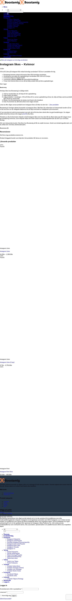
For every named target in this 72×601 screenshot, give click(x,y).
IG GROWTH (8, 16)
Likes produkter (54, 104)
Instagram (7, 18)
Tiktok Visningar (11, 33)
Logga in (14, 595)
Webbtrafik (7, 57)
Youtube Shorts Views (13, 48)
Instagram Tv (11, 28)
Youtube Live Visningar (13, 46)
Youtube (6, 42)
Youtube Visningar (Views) (14, 45)
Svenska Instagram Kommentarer (17, 22)
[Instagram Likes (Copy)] (11, 356)
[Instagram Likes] (11, 245)
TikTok (6, 29)
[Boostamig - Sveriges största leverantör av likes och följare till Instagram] (19, 4)
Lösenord (3, 592)
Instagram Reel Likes (13, 25)
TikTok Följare (11, 31)
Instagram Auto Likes (13, 23)
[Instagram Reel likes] (11, 465)
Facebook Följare (12, 51)
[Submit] (4, 533)
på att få (24, 114)
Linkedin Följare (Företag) (14, 55)
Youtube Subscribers (13, 44)
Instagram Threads (12, 26)
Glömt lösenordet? (5, 599)
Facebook (7, 49)
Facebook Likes (11, 52)
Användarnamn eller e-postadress (11, 589)
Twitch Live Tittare (12, 39)
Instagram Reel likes (6, 471)
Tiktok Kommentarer (13, 35)
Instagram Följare (12, 19)
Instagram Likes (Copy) (7, 362)
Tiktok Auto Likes (12, 36)
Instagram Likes (11, 21)
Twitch (6, 38)
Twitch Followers (12, 41)
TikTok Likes (10, 32)
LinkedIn (6, 54)
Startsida (6, 14)
